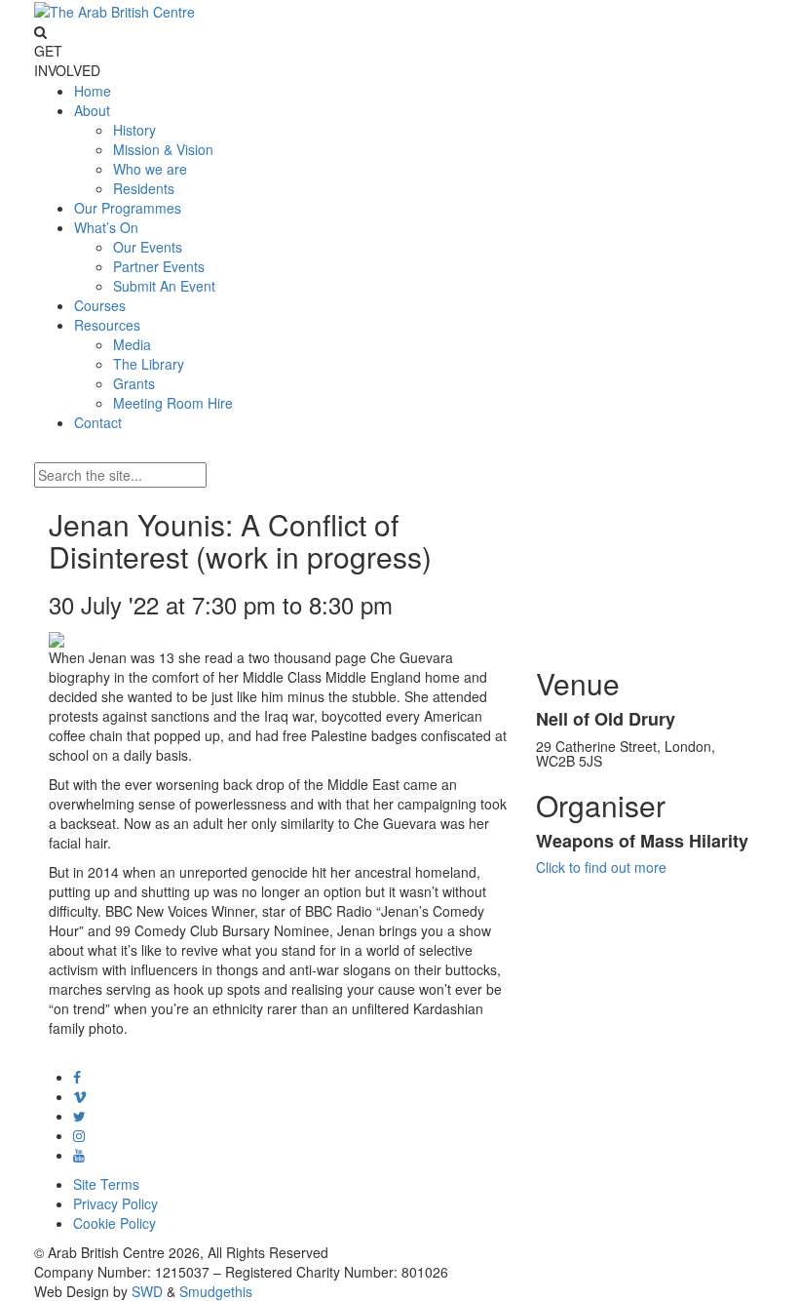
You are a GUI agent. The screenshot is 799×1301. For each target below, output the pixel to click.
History (134, 129)
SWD (147, 1291)
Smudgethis (215, 1291)
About (92, 110)
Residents (143, 188)
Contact (98, 422)
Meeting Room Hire (173, 403)
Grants (134, 383)
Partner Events (159, 266)
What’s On (106, 227)
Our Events (147, 246)
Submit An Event (164, 286)
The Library (148, 364)
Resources (107, 325)
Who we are (150, 168)
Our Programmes (127, 207)
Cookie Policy (114, 1223)
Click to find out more (601, 867)
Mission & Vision (163, 149)
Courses (100, 305)
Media (132, 344)
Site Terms (106, 1184)
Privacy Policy (115, 1203)
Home (92, 90)
